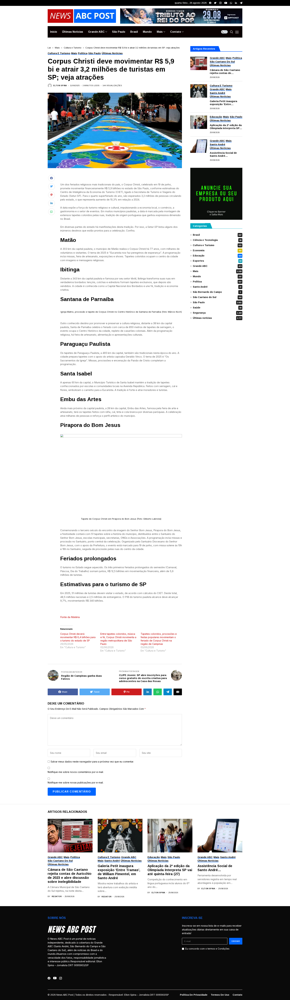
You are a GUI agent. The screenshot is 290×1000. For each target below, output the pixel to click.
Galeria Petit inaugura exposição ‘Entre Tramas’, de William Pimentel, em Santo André (226, 103)
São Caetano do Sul (217, 297)
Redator (57, 896)
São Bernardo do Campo (217, 292)
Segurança (217, 312)
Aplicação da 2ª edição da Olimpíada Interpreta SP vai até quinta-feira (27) (226, 127)
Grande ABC (217, 266)
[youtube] (225, 3)
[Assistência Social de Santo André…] (198, 146)
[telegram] (241, 3)
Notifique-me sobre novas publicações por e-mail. (75, 782)
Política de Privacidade (193, 994)
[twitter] (215, 3)
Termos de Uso (220, 994)
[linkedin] (236, 3)
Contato (237, 994)
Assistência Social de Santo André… (223, 154)
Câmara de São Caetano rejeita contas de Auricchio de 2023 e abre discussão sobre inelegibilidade (225, 71)
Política (217, 281)
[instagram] (220, 3)
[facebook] (210, 3)
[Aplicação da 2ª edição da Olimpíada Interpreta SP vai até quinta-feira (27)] (198, 122)
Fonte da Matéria (70, 617)
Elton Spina (60, 85)
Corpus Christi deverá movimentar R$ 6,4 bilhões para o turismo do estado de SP (77, 637)
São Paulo (217, 302)
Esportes (217, 260)
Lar (49, 47)
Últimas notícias (217, 318)
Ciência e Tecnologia (217, 240)
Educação (217, 255)
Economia (217, 250)
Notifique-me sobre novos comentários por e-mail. (76, 772)
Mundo (217, 276)
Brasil (217, 234)
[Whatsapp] (231, 3)
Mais (57, 47)
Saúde (217, 307)
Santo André (217, 286)
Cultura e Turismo (72, 47)
